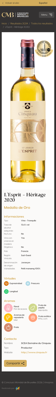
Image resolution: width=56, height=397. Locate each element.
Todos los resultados (42, 23)
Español (43, 3)
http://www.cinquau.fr (34, 352)
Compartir (13, 363)
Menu (44, 15)
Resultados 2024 (19, 23)
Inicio (4, 23)
